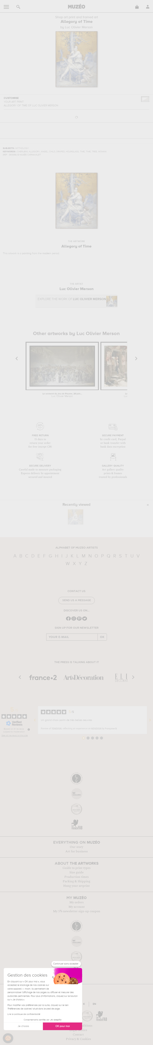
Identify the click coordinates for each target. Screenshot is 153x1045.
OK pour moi (62, 1026)
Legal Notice (78, 1030)
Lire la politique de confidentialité (23, 1014)
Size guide (76, 872)
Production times (76, 876)
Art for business (76, 851)
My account (76, 906)
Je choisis (23, 1026)
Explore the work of (72, 299)
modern (46, 253)
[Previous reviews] (35, 720)
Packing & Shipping (76, 881)
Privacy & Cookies (78, 1039)
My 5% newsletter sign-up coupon (76, 911)
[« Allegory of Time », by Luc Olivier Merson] (75, 517)
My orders (76, 902)
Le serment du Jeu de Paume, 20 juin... (62, 395)
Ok (102, 637)
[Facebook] (68, 620)
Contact (78, 1034)
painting (26, 253)
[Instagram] (73, 620)
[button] (8, 1038)
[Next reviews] (150, 720)
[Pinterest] (79, 620)
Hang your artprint (76, 885)
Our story (76, 847)
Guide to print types (76, 868)
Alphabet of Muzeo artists (76, 548)
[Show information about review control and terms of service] (28, 729)
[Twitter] (84, 620)
